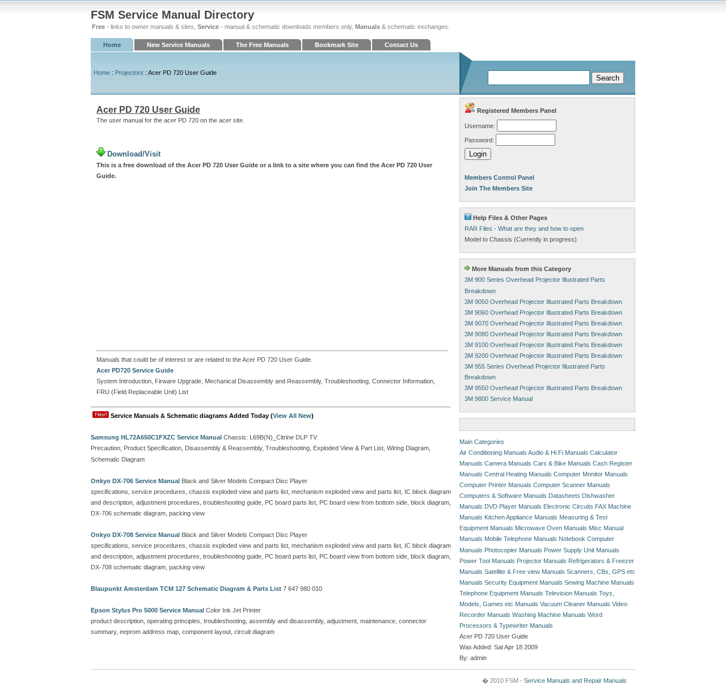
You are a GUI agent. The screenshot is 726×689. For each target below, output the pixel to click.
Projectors (129, 72)
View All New (292, 415)
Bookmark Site (336, 44)
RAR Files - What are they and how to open (524, 228)
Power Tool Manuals (487, 560)
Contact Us (401, 44)
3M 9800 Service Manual (499, 398)
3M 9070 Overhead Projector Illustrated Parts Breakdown (543, 323)
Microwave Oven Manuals (551, 528)
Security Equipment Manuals (523, 582)
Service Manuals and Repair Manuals (575, 680)
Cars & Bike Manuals (562, 463)
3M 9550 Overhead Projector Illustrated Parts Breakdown (543, 387)
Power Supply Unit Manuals (581, 550)
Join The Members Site (499, 188)
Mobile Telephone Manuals (520, 538)
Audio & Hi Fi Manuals (558, 452)
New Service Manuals (178, 44)
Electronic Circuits (568, 506)
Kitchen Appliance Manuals (521, 517)
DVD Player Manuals (513, 506)
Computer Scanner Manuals (571, 484)
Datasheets (564, 495)
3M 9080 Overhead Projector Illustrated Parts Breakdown (543, 334)
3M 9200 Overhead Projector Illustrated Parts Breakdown (543, 355)
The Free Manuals (262, 44)
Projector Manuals (542, 560)
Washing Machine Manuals (549, 614)
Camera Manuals (507, 463)
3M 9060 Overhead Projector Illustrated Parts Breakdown (543, 312)
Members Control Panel (499, 177)
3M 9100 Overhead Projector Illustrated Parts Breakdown (543, 344)
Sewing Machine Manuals (599, 582)
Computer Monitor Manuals (591, 474)
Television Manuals (571, 593)
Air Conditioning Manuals (493, 452)
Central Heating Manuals (518, 474)
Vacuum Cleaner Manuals (575, 604)
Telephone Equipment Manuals (501, 593)
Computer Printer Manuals (495, 484)
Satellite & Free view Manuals (524, 571)
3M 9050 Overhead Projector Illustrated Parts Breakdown (543, 301)
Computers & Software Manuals (503, 495)
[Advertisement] (272, 265)
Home (112, 44)
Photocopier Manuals (513, 550)
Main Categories (481, 441)
